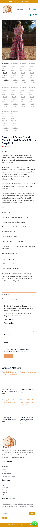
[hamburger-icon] (35, 9)
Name (6, 335)
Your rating (9, 319)
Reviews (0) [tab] (6, 294)
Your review (9, 323)
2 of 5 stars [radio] (18, 320)
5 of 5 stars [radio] (24, 320)
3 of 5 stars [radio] (20, 320)
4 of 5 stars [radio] (22, 320)
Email (6, 342)
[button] (33, 22)
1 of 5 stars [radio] (16, 320)
